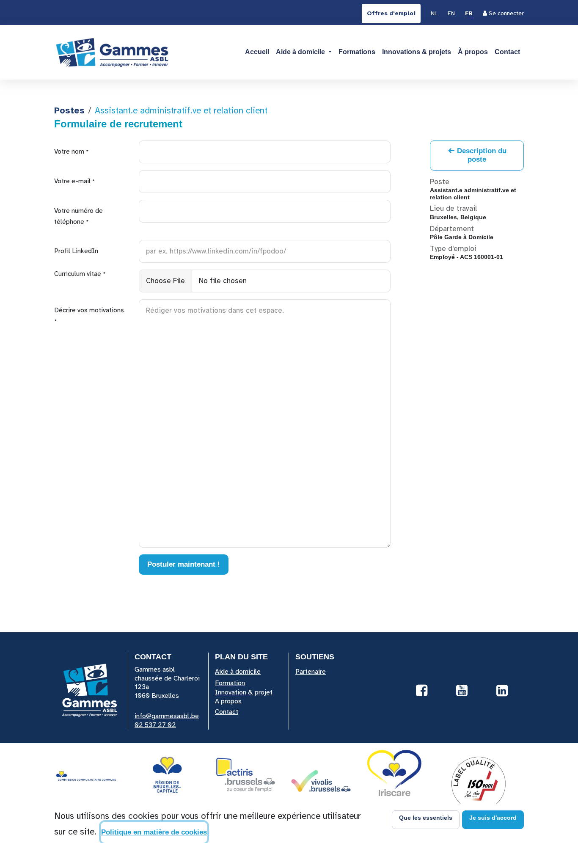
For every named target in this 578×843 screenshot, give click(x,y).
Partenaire (310, 671)
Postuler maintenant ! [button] (183, 564)
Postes (69, 110)
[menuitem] (434, 14)
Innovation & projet (243, 692)
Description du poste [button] (480, 155)
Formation (230, 683)
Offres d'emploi (391, 13)
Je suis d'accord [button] (493, 817)
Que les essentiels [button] (425, 817)
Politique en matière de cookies (154, 832)
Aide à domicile (238, 671)
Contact (226, 712)
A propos (228, 701)
